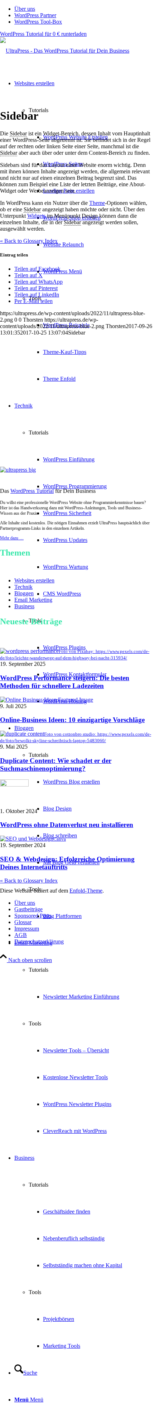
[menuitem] (84, 9)
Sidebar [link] (18, 133)
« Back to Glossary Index (29, 881)
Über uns (24, 9)
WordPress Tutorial (32, 491)
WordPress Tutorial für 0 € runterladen (43, 34)
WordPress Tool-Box (38, 22)
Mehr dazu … (12, 537)
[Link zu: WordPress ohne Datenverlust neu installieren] (14, 785)
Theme (97, 203)
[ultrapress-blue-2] (64, 51)
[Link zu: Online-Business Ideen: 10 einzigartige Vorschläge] (46, 700)
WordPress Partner (35, 15)
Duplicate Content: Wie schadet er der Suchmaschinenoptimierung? (55, 764)
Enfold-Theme (85, 891)
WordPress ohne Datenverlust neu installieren (66, 824)
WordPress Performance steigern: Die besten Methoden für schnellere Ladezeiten (64, 681)
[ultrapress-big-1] (18, 470)
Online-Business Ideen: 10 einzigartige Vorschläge (72, 720)
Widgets (36, 216)
